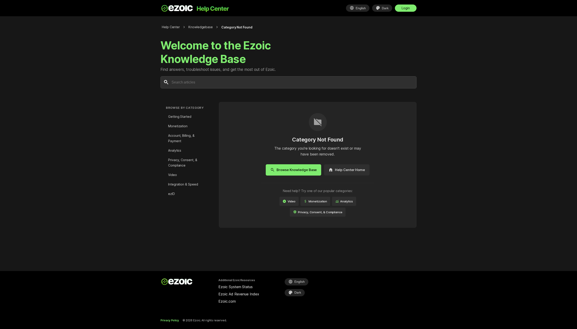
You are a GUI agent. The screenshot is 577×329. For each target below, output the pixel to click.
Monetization (178, 126)
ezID (171, 194)
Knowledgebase (200, 27)
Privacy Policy (169, 320)
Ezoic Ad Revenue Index (238, 294)
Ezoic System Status (235, 287)
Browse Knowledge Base (293, 170)
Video (172, 175)
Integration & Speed (183, 184)
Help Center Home (347, 170)
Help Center (171, 27)
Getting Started (179, 116)
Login (406, 8)
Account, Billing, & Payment (181, 138)
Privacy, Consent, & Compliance (182, 162)
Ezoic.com (227, 301)
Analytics (174, 150)
